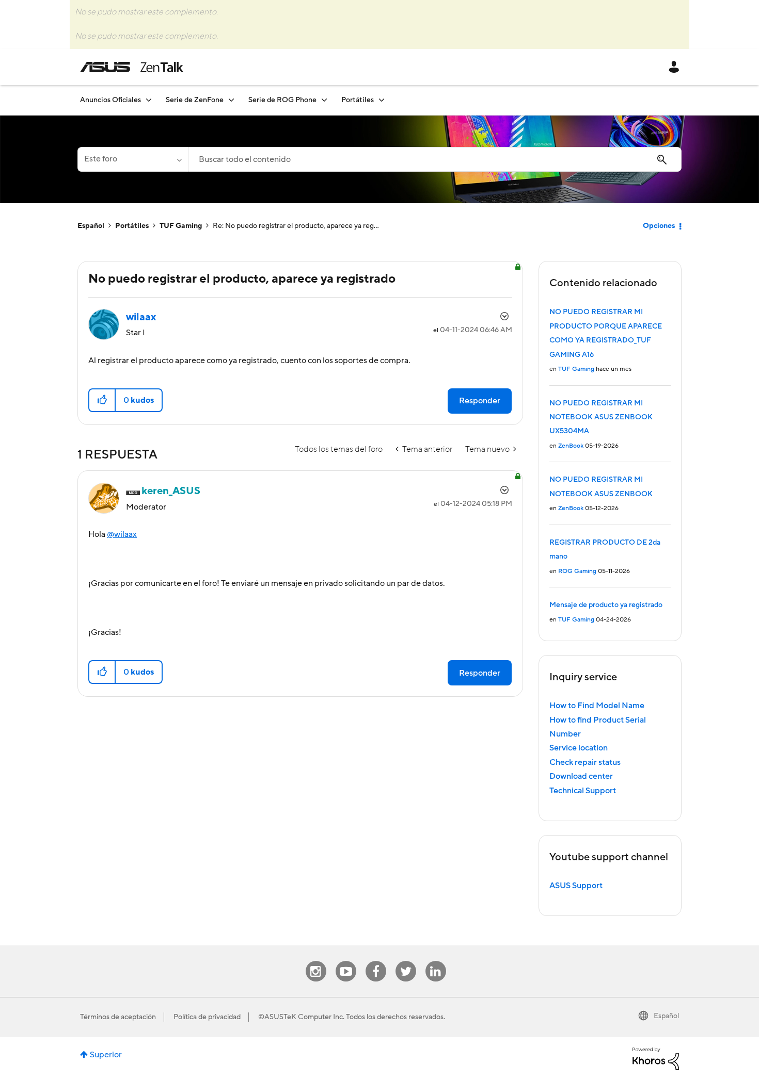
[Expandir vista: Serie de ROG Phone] (324, 99)
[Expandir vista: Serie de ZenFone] (231, 99)
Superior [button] (106, 1055)
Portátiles (132, 226)
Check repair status (585, 762)
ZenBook (570, 446)
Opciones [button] (659, 226)
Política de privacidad (207, 1017)
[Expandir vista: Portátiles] (381, 99)
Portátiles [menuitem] (357, 100)
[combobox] (435, 159)
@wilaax (122, 534)
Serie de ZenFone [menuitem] (195, 100)
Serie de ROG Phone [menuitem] (282, 100)
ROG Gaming (577, 571)
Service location (578, 748)
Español (90, 226)
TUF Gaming (181, 226)
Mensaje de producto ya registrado (605, 605)
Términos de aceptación (118, 1017)
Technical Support (582, 791)
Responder (479, 401)
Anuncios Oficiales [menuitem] (110, 100)
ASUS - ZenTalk (131, 67)
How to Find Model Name (596, 705)
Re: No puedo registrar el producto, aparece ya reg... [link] (296, 226)
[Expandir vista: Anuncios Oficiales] (149, 99)
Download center (581, 776)
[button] (102, 400)
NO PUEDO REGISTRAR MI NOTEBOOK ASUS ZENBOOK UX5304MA (601, 417)
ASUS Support (576, 885)
